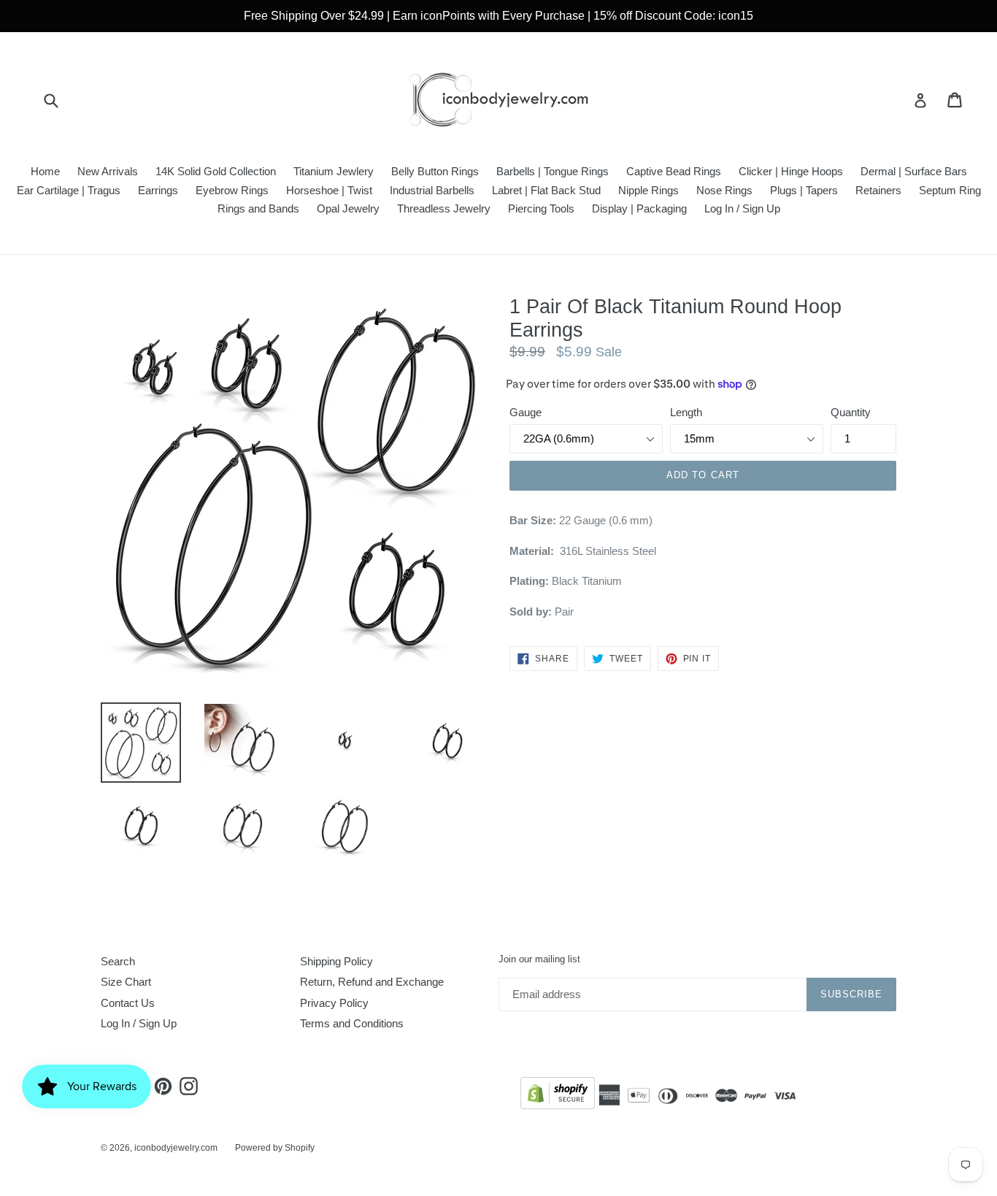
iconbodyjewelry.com (176, 1148)
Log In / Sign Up (742, 208)
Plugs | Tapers (804, 190)
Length (686, 412)
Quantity (851, 412)
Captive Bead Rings (673, 171)
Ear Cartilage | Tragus (68, 190)
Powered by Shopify (275, 1148)
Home (45, 171)
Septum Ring (950, 190)
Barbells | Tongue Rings (552, 171)
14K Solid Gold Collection (215, 171)
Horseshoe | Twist (329, 190)
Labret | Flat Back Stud (546, 190)
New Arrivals (107, 171)
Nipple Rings (648, 190)
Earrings (158, 190)
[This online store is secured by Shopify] (557, 1095)
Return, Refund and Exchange (372, 981)
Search (118, 961)
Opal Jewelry (348, 208)
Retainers (878, 190)
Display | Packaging (639, 208)
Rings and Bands (258, 208)
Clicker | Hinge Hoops (791, 171)
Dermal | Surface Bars (914, 171)
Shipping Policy (336, 961)
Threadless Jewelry (443, 208)
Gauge (525, 412)
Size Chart (126, 981)
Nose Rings (724, 190)
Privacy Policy (334, 1003)
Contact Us (128, 1003)
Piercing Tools (541, 208)
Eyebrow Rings (232, 190)
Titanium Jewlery (333, 171)
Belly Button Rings (435, 171)
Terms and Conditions (352, 1023)
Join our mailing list (539, 959)
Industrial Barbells (432, 190)
